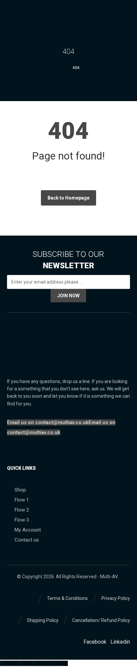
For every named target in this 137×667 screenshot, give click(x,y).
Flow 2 (22, 510)
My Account (28, 530)
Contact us (27, 540)
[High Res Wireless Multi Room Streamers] (13, 15)
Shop (20, 490)
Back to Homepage (68, 198)
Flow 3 (22, 520)
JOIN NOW (68, 295)
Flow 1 (22, 500)
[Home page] (59, 67)
